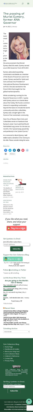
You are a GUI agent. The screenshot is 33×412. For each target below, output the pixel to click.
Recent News (10, 308)
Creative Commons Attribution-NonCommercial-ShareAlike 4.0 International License (16, 373)
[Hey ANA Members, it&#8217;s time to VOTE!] (21, 182)
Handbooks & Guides (12, 349)
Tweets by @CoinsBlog (11, 273)
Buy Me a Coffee (8, 263)
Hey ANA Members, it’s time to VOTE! (20, 187)
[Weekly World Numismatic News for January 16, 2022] (9, 188)
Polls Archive (7, 303)
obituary (14, 26)
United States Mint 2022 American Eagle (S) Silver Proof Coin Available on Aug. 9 (16, 319)
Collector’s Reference (12, 356)
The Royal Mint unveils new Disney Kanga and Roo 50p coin (14, 323)
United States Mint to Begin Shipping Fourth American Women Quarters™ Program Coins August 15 (15, 312)
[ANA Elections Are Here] (9, 207)
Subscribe (16, 249)
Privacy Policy (9, 361)
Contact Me (9, 358)
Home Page (9, 347)
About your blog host (12, 351)
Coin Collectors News (12, 354)
